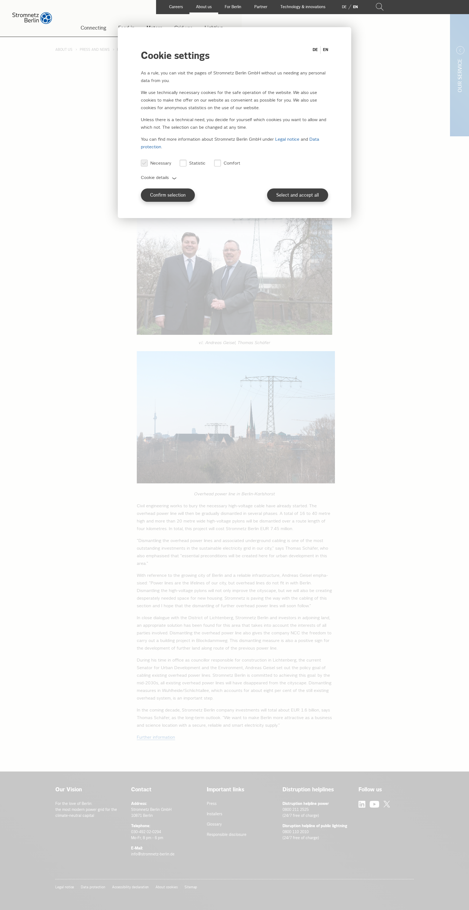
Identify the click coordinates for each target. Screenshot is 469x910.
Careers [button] (176, 7)
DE (315, 50)
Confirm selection (168, 195)
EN (325, 50)
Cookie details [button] (155, 177)
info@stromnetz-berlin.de (153, 854)
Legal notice (64, 887)
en (355, 7)
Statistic (197, 163)
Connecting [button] (93, 28)
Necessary (160, 163)
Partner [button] (260, 7)
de (344, 7)
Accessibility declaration (130, 887)
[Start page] (32, 22)
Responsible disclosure (226, 834)
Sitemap (191, 887)
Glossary (214, 824)
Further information (156, 737)
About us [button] (204, 7)
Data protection (93, 887)
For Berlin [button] (233, 7)
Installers (214, 814)
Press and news (95, 50)
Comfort (232, 163)
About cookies (167, 887)
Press (212, 803)
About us (63, 50)
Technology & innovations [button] (302, 7)
